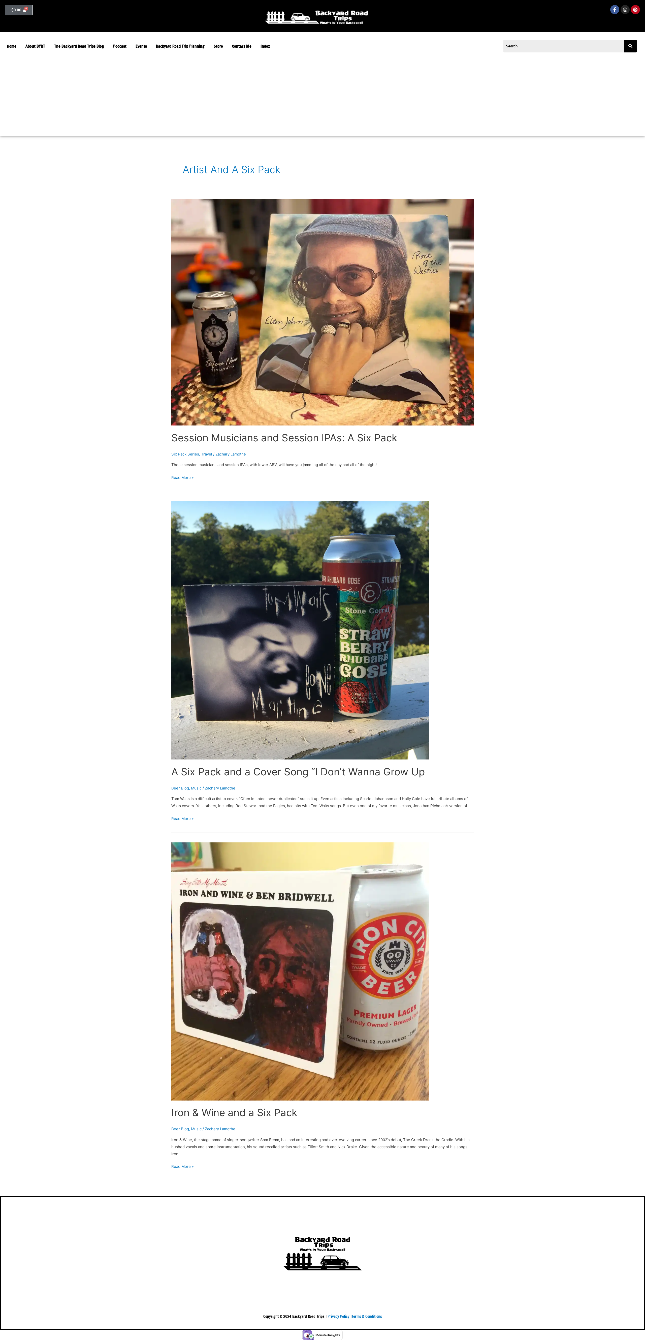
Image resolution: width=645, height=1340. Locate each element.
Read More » (182, 477)
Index (265, 46)
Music (196, 788)
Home (11, 46)
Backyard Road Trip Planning (180, 46)
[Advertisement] (247, 95)
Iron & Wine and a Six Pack (234, 1112)
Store (218, 46)
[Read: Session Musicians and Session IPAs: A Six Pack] (322, 311)
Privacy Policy (338, 1316)
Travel (206, 454)
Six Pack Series (185, 454)
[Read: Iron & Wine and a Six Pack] (300, 971)
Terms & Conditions (366, 1316)
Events (141, 46)
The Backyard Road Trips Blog (79, 46)
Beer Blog (180, 788)
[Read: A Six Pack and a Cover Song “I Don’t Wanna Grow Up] (300, 630)
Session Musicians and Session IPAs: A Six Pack (284, 438)
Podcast (119, 46)
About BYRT (35, 46)
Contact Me (241, 46)
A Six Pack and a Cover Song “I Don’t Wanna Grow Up (298, 772)
